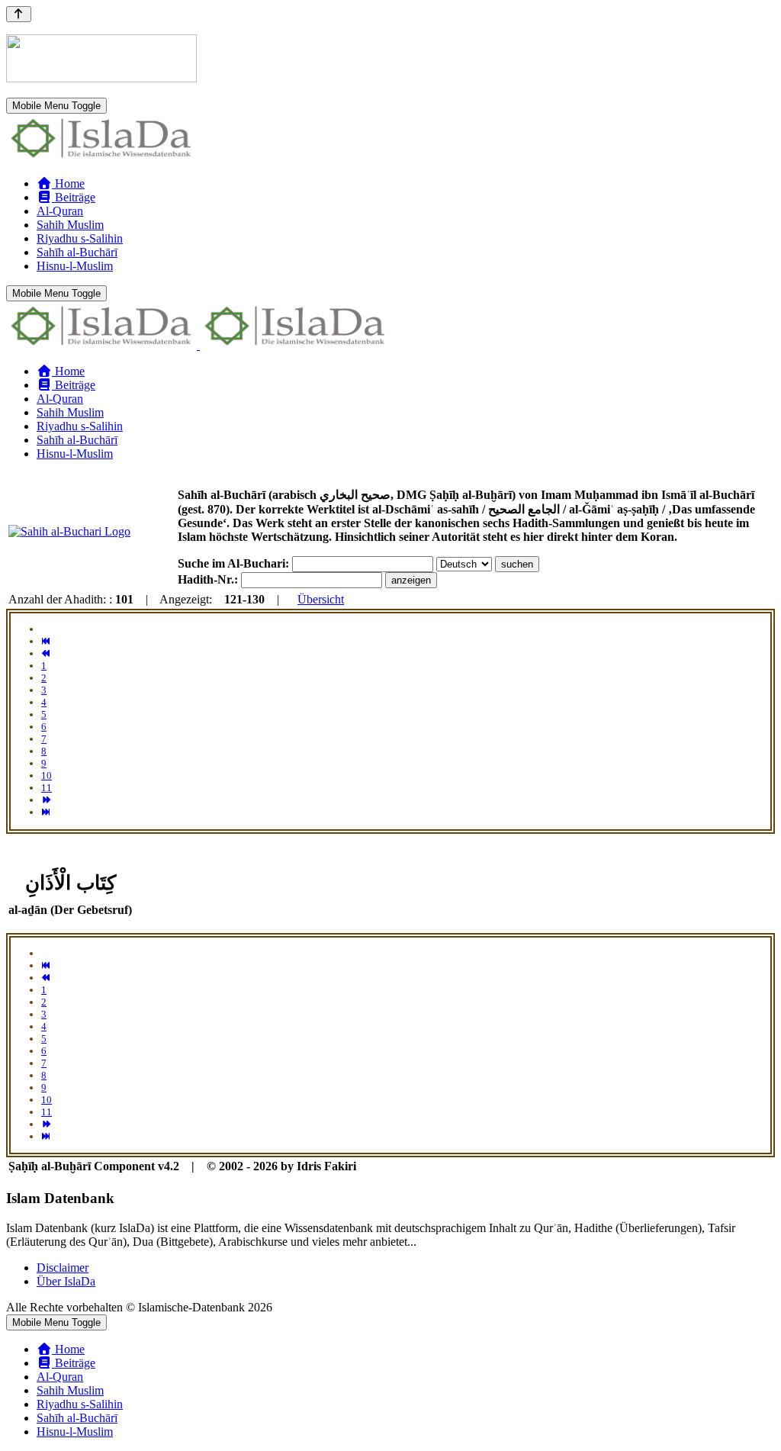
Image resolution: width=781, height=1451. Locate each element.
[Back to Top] (18, 14)
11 (46, 787)
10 (46, 775)
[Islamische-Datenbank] (101, 157)
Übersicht (320, 599)
